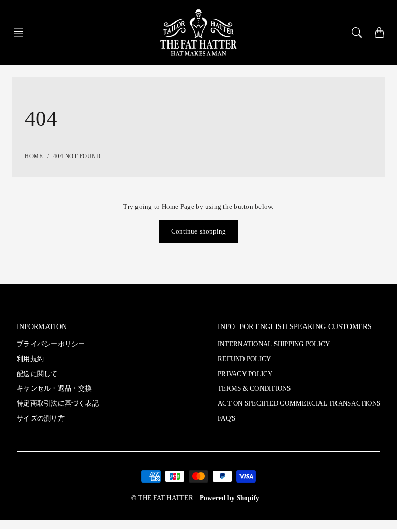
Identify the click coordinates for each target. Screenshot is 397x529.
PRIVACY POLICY (245, 374)
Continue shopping (198, 231)
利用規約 (30, 359)
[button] (21, 32)
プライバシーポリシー (51, 344)
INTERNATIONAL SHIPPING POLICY (274, 344)
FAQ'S (226, 418)
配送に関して (37, 374)
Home (34, 156)
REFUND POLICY (244, 359)
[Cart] (379, 32)
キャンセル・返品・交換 (54, 388)
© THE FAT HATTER (162, 498)
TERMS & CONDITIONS (254, 388)
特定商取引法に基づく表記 (58, 403)
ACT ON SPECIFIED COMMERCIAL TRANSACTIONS (299, 403)
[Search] (356, 32)
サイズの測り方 (41, 418)
